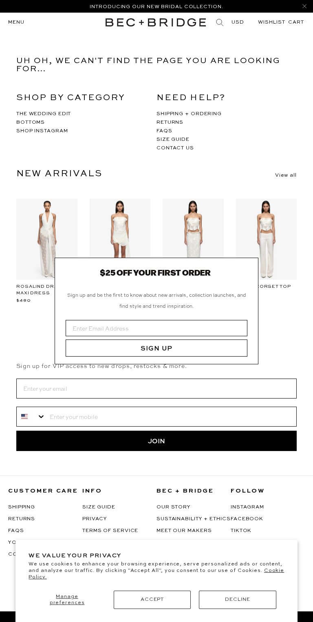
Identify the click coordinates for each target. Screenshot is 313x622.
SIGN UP (156, 348)
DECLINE (237, 599)
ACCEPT (152, 599)
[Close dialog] (249, 267)
